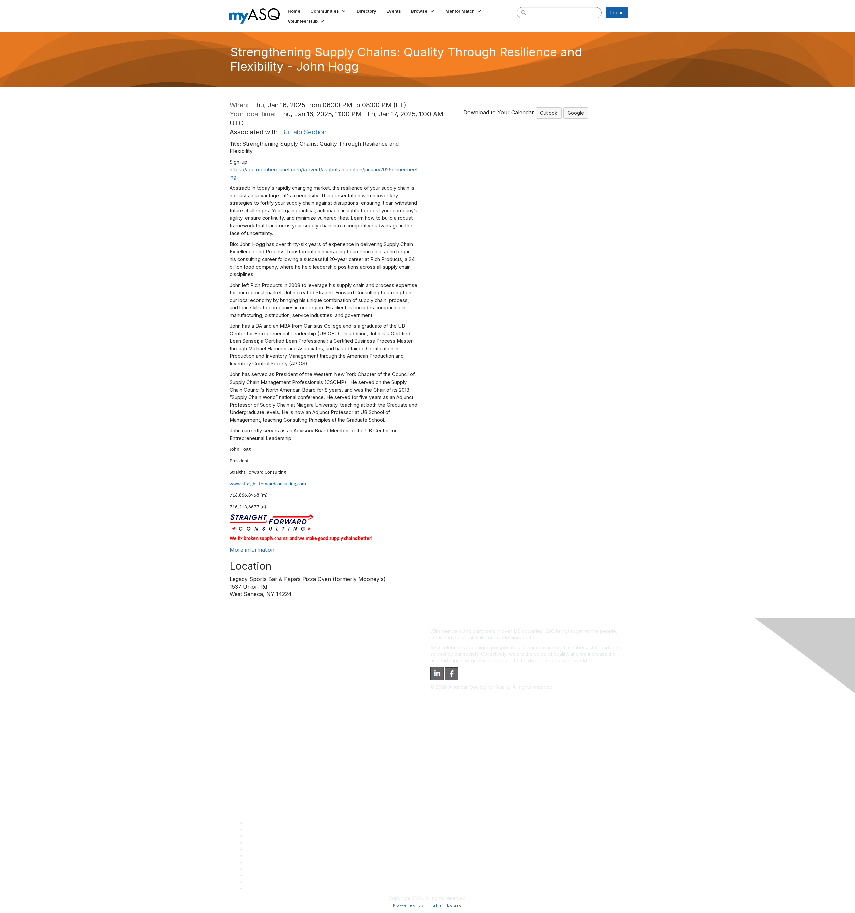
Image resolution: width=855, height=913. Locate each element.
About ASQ (258, 823)
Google (576, 113)
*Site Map (257, 882)
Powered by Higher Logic (427, 905)
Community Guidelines (270, 849)
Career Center (262, 836)
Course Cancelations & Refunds (281, 869)
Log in (617, 12)
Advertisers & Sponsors (272, 875)
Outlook (548, 113)
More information (252, 549)
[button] (328, 11)
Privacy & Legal (263, 829)
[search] (524, 12)
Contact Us (258, 862)
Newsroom (258, 888)
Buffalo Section (304, 132)
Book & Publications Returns (277, 855)
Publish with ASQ (264, 842)
